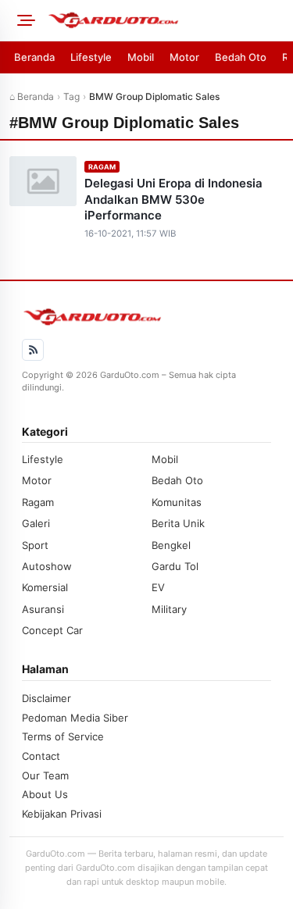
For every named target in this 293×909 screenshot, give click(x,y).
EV (158, 587)
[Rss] (33, 350)
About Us (45, 794)
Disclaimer (46, 698)
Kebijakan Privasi (62, 813)
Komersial (45, 587)
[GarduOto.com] (165, 20)
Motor (184, 57)
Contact (41, 756)
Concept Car (52, 630)
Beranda (34, 57)
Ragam (102, 166)
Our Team (45, 775)
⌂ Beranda (31, 96)
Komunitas (177, 502)
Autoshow (47, 566)
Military (169, 609)
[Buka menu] (23, 20)
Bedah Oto (240, 57)
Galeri (36, 523)
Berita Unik (178, 523)
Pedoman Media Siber (75, 717)
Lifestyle (91, 57)
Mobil (140, 57)
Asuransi (43, 609)
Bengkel (171, 545)
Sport (35, 545)
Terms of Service (63, 736)
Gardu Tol (175, 566)
